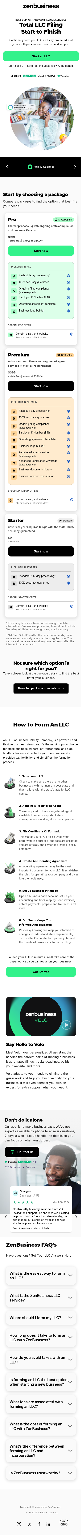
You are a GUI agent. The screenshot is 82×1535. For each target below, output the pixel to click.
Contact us (25, 1152)
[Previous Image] (6, 1217)
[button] (66, 1025)
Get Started (41, 972)
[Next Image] (76, 1217)
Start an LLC (41, 56)
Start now (41, 551)
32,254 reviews (46, 75)
